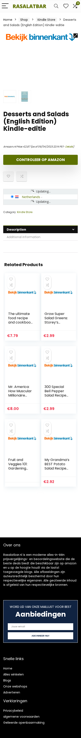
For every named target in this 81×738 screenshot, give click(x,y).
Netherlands (31, 197)
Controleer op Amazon (40, 159)
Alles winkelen (13, 674)
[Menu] (5, 6)
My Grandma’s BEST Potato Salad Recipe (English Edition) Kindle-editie (56, 470)
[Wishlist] (65, 6)
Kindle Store (46, 20)
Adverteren (11, 692)
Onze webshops (15, 686)
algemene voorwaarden (21, 716)
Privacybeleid (13, 710)
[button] (75, 35)
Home (7, 20)
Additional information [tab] (23, 237)
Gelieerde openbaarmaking (23, 722)
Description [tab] (16, 229)
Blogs (7, 680)
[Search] (56, 6)
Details (69, 146)
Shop (24, 20)
